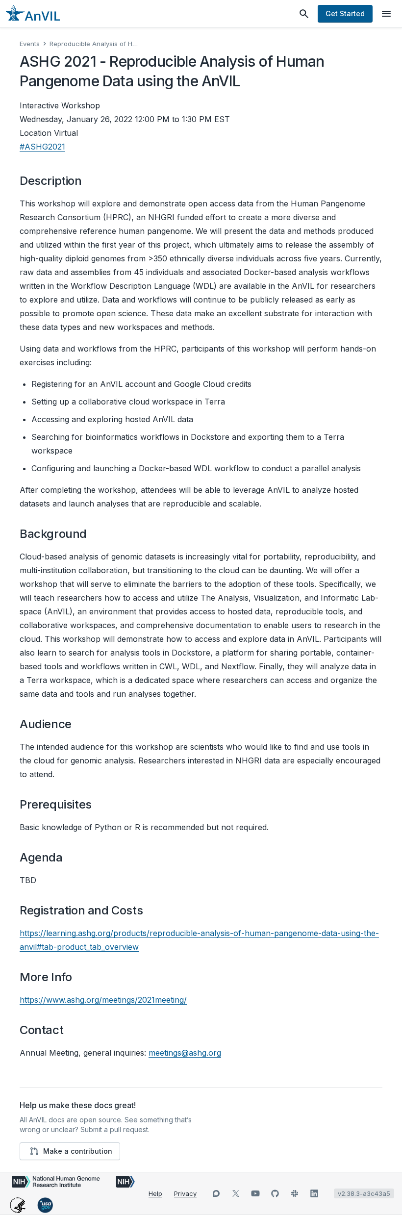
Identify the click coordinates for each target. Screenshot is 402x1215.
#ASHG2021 (42, 147)
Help (155, 1193)
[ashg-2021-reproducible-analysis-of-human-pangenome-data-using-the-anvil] (246, 81)
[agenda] (69, 857)
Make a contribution (77, 1151)
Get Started (345, 13)
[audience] (78, 724)
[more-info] (78, 977)
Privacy (185, 1193)
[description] (88, 181)
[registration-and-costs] (149, 910)
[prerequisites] (98, 804)
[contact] (69, 1030)
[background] (93, 534)
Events (30, 44)
